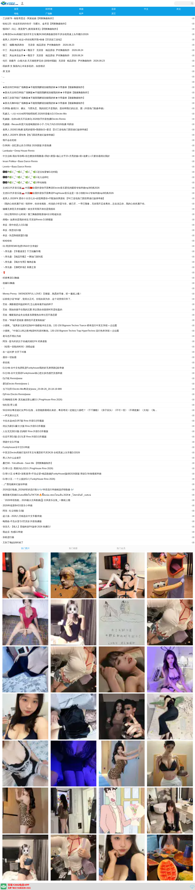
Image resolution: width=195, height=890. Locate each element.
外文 (179, 9)
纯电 (16, 13)
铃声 (81, 13)
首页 (16, 9)
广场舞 (49, 13)
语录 (113, 9)
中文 (146, 9)
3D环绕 (48, 9)
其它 (113, 13)
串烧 (81, 9)
